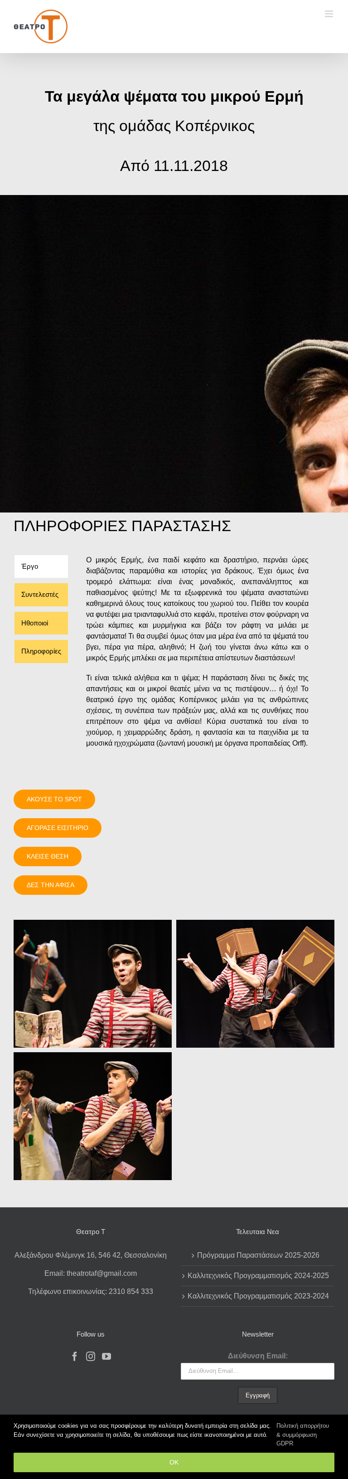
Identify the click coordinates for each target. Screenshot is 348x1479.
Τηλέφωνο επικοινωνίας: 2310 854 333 (90, 1291)
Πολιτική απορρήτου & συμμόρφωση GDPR (302, 1434)
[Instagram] (90, 1356)
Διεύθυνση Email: (258, 1356)
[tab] (41, 567)
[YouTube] (106, 1356)
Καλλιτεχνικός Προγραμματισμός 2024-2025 (258, 1275)
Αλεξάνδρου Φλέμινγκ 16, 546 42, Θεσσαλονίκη (90, 1255)
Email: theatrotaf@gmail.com (90, 1273)
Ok (174, 1462)
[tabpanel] (197, 656)
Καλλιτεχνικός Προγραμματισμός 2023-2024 (258, 1296)
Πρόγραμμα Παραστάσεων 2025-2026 (258, 1255)
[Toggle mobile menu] (329, 14)
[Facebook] (74, 1356)
